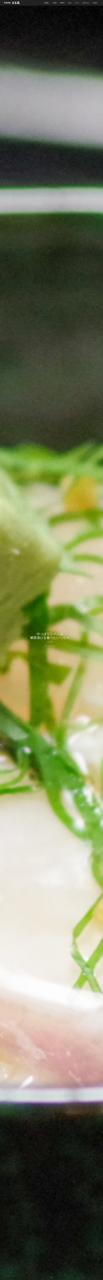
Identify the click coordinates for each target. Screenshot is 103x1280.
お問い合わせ (85, 3)
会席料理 (62, 3)
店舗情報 (46, 3)
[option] (51, 640)
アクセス (77, 3)
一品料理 (54, 3)
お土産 (69, 3)
